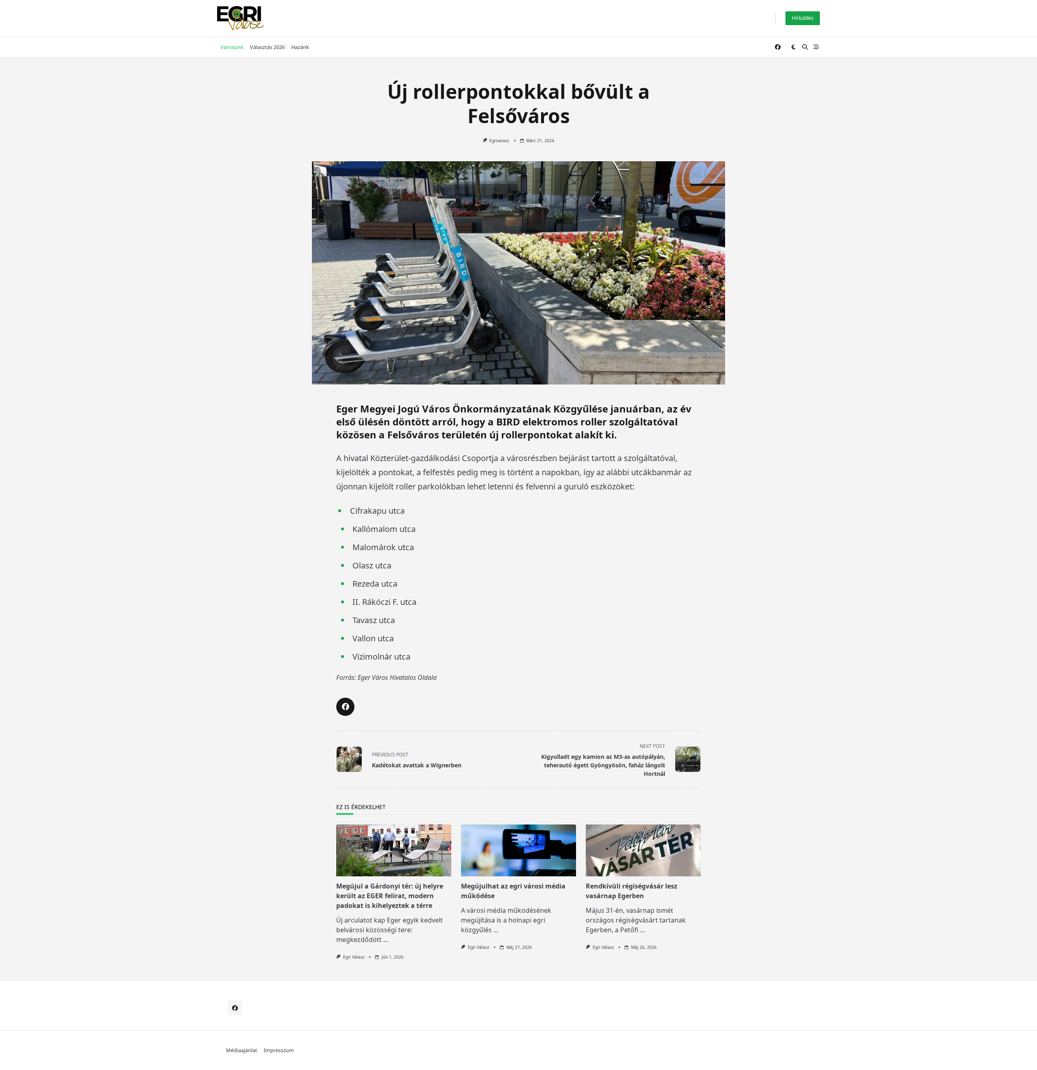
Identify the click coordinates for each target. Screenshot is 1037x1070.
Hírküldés (802, 18)
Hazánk (300, 47)
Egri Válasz (354, 957)
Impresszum (279, 1050)
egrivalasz (499, 140)
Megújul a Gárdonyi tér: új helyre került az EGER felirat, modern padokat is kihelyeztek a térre (389, 896)
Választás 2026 (267, 47)
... (385, 939)
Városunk (231, 47)
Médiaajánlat (241, 1050)
